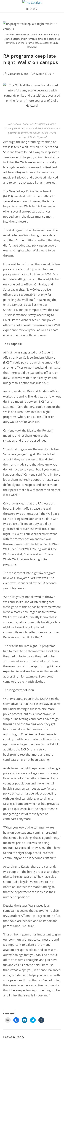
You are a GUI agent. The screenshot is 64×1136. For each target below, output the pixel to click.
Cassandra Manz (18, 73)
